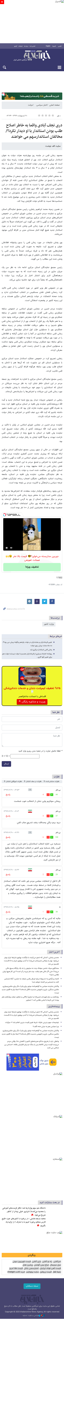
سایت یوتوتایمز (32, 1272)
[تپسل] (3, 94)
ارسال (6, 764)
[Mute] (11, 548)
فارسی (59, 46)
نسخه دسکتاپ (32, 1286)
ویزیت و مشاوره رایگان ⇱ (32, 702)
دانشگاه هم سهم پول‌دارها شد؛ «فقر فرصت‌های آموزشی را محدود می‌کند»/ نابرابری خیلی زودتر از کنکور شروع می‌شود (24, 1211)
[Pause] (7, 548)
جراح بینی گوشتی (41, 1265)
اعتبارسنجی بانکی (31, 1268)
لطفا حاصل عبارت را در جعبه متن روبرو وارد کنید (40, 751)
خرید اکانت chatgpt (16, 1272)
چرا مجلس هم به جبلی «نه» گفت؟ (46, 1026)
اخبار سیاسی (41, 105)
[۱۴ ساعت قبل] (54, 1222)
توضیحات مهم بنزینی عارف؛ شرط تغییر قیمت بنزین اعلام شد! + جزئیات (32, 1022)
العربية (54, 46)
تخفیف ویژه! (32, 567)
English (48, 46)
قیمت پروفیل (46, 1272)
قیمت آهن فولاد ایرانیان (50, 1268)
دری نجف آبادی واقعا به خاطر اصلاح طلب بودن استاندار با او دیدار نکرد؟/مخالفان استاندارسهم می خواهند (34, 131)
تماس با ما (32, 46)
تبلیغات (20, 46)
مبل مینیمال (55, 1265)
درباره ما (26, 46)
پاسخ (8, 794)
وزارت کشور (49, 624)
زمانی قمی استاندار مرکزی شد (41, 649)
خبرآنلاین (32, 56)
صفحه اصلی (54, 105)
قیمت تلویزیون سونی (21, 1261)
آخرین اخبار (54, 952)
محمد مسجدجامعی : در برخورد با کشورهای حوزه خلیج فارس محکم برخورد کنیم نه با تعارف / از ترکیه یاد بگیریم (24, 1222)
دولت (30, 105)
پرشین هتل (28, 1265)
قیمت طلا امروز (16, 1268)
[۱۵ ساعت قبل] (54, 1212)
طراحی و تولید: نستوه (31, 1315)
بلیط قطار (57, 1272)
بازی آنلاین (36, 1261)
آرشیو (15, 46)
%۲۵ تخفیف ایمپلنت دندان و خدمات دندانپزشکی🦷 (32, 690)
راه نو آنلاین (47, 1261)
